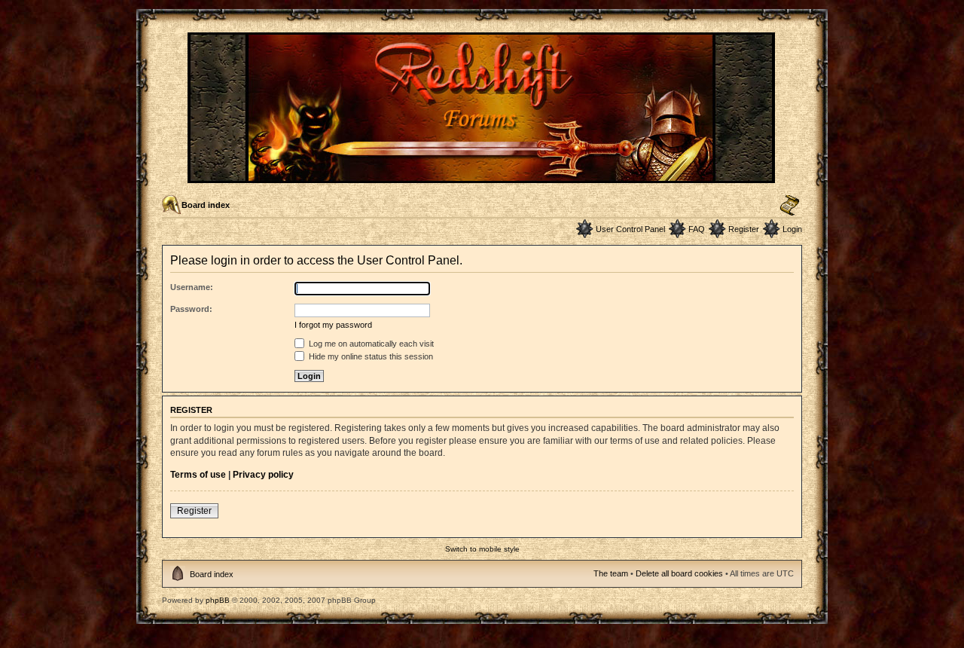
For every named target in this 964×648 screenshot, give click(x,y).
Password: (191, 308)
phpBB (218, 600)
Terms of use (198, 474)
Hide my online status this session (370, 356)
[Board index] (482, 177)
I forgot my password (333, 324)
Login (792, 229)
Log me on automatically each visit (370, 343)
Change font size (789, 205)
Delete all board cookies (679, 573)
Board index (206, 204)
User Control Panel (630, 229)
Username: (191, 287)
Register (743, 229)
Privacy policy (263, 474)
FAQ (696, 229)
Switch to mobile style (482, 549)
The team (610, 573)
